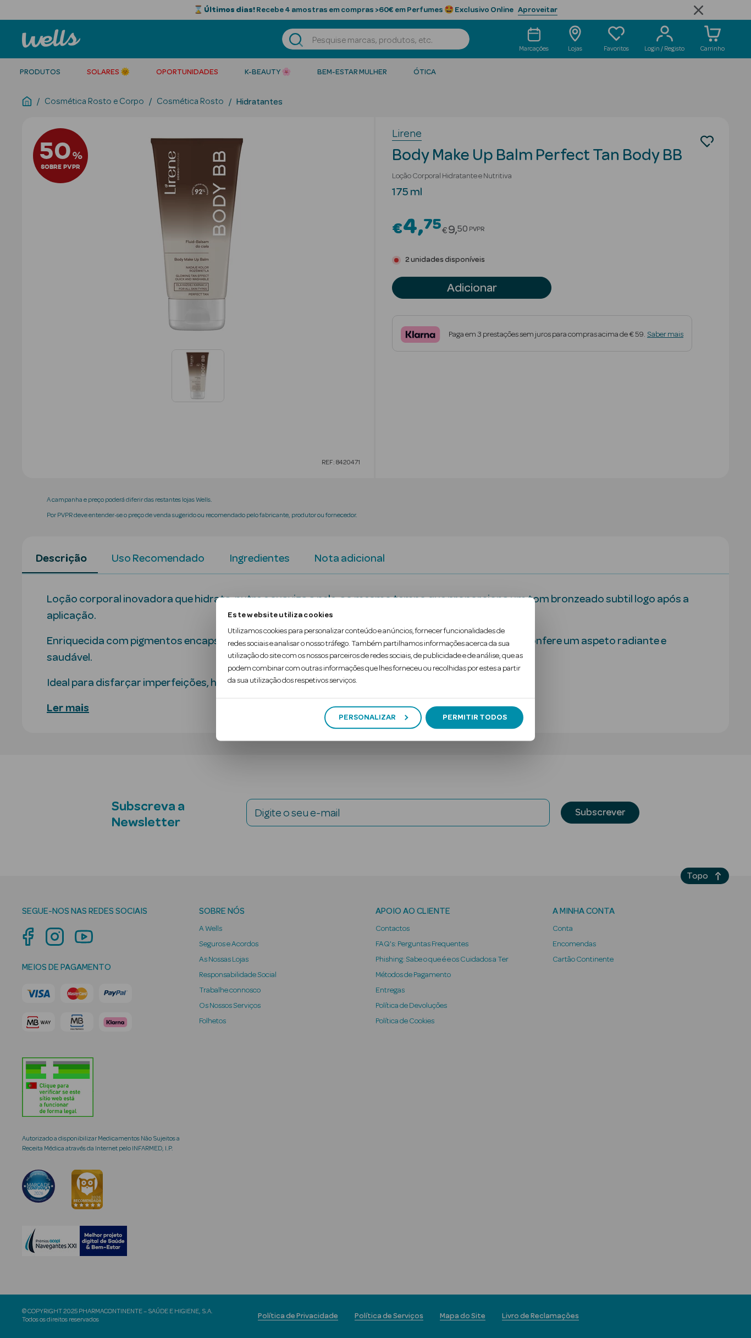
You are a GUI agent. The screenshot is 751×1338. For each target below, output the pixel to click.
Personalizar (367, 717)
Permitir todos (475, 717)
